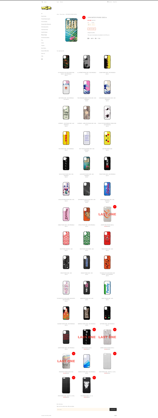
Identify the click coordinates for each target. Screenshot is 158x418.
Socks (42, 42)
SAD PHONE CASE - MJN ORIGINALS (66, 98)
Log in (58, 1)
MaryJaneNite (49, 415)
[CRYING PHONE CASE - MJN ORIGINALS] (86, 214)
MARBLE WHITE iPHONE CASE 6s (107, 347)
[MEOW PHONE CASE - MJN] (66, 262)
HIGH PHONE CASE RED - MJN (66, 249)
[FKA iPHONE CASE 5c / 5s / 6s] (86, 385)
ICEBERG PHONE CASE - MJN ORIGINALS (86, 371)
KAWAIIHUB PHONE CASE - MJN (86, 298)
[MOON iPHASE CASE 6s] (86, 337)
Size (88, 22)
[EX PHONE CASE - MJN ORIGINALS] (107, 313)
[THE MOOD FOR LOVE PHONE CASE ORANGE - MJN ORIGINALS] (107, 262)
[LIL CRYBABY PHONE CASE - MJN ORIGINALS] (86, 61)
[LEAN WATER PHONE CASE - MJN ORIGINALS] (86, 163)
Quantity (93, 22)
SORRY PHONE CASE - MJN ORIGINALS (66, 347)
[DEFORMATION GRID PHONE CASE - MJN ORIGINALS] (86, 188)
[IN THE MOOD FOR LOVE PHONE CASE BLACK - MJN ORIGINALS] (66, 61)
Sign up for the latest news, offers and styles (65, 406)
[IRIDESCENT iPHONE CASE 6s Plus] (66, 361)
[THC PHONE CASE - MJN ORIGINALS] (66, 138)
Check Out (115, 1)
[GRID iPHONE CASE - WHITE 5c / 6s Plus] (107, 361)
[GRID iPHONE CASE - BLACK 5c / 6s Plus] (66, 385)
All (41, 13)
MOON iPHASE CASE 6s (87, 347)
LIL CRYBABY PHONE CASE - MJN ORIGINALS (86, 72)
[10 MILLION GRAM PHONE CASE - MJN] (66, 188)
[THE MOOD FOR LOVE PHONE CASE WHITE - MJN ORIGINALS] (66, 287)
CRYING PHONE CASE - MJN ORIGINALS (86, 225)
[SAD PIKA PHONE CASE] (107, 138)
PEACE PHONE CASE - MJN (107, 249)
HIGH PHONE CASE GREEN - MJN (87, 249)
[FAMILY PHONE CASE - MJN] (107, 287)
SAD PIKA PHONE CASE (107, 148)
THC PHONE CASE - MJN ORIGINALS (66, 148)
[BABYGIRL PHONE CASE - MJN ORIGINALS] (86, 313)
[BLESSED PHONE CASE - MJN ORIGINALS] (66, 313)
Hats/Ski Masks (44, 32)
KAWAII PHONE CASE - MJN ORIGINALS (66, 225)
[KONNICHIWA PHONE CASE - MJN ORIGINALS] (107, 188)
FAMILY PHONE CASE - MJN (107, 298)
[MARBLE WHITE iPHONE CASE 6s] (107, 337)
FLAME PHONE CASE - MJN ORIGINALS (107, 72)
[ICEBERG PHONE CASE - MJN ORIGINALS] (86, 361)
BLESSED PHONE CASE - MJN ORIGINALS (66, 323)
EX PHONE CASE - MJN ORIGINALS (107, 323)
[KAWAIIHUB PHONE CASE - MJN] (86, 287)
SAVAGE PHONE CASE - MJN (87, 273)
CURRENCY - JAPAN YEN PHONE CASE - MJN (86, 123)
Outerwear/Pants (44, 29)
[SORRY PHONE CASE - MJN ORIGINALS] (66, 337)
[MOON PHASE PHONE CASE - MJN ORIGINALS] (66, 163)
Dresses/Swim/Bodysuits (46, 24)
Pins (42, 40)
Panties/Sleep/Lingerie (45, 18)
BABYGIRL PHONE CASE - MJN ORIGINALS (86, 323)
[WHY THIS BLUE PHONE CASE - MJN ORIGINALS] (86, 138)
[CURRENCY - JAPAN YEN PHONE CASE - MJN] (86, 112)
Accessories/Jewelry (45, 37)
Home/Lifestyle (44, 21)
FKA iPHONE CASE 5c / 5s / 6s (87, 395)
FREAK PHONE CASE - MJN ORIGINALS (107, 174)
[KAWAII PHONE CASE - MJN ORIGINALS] (66, 214)
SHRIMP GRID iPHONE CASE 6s (107, 225)
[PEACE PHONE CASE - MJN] (107, 238)
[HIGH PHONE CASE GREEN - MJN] (86, 238)
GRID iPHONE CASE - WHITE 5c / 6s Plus (107, 371)
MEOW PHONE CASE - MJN (66, 273)
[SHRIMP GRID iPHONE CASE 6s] (107, 214)
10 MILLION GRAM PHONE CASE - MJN (66, 199)
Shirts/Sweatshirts (44, 26)
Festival (42, 45)
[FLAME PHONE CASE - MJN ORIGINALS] (107, 61)
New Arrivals (43, 16)
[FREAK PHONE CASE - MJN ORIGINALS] (107, 163)
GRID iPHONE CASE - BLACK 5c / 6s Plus (66, 395)
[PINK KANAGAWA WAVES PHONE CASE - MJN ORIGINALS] (86, 87)
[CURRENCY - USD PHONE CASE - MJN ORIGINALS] (66, 112)
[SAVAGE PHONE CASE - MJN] (86, 262)
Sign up (61, 1)
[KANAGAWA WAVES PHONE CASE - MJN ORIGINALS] (107, 87)
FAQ (42, 56)
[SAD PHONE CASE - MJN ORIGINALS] (66, 87)
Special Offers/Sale (45, 50)
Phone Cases (44, 34)
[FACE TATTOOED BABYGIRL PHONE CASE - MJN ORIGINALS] (107, 112)
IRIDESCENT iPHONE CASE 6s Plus (66, 371)
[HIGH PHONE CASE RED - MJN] (66, 238)
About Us (43, 53)
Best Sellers (43, 48)
